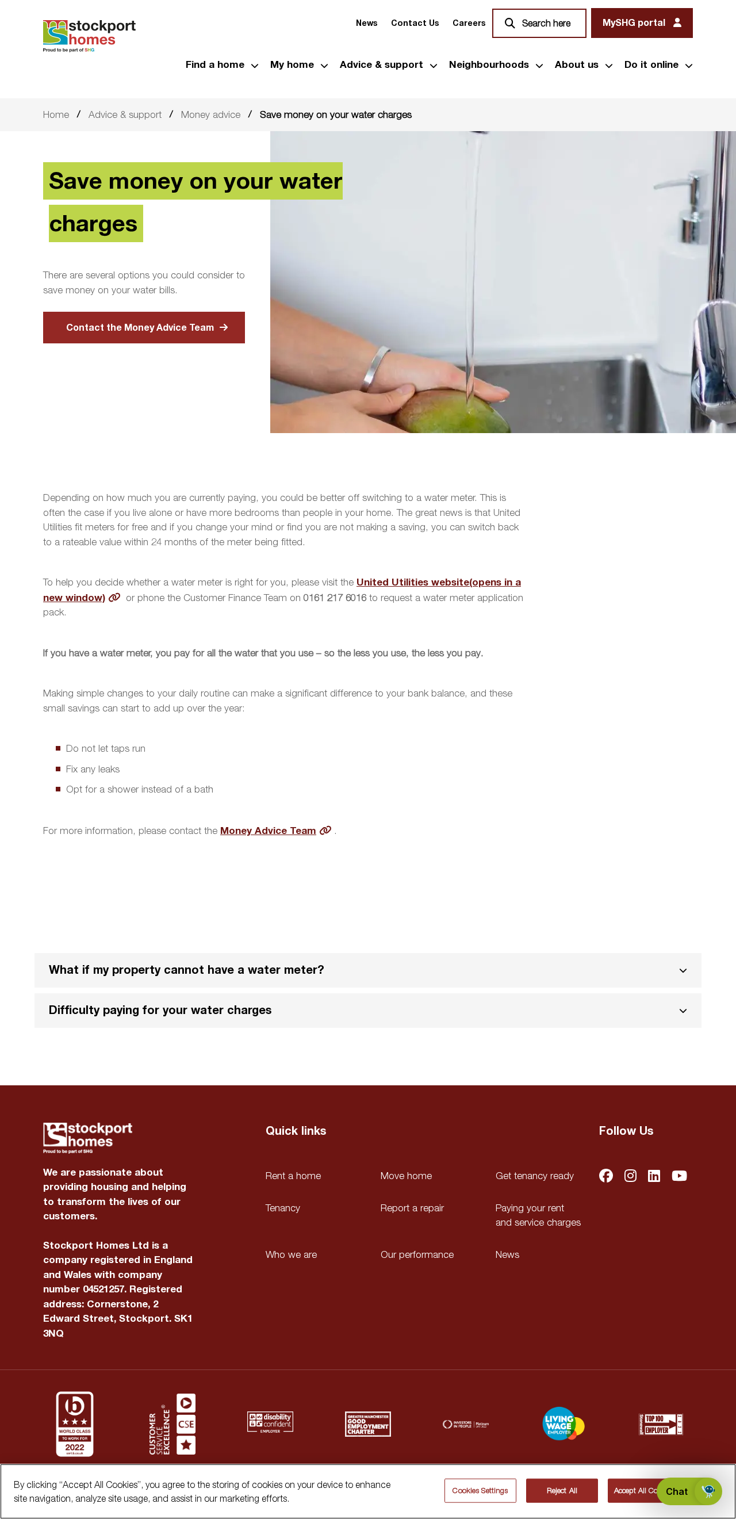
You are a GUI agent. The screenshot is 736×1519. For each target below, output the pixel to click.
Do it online (651, 65)
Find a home (215, 65)
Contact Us (415, 23)
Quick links (296, 1131)
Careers (469, 23)
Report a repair (412, 1208)
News (366, 23)
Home (56, 114)
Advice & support (381, 65)
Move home (406, 1175)
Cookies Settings (480, 1490)
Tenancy (283, 1208)
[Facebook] (606, 1177)
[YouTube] (679, 1177)
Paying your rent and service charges (538, 1215)
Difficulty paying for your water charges (160, 1010)
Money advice (210, 114)
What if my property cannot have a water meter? (186, 970)
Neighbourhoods (489, 65)
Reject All (562, 1490)
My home (292, 65)
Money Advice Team (268, 831)
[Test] (172, 1424)
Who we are (291, 1254)
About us (577, 65)
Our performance (417, 1254)
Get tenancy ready (535, 1175)
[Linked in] (654, 1177)
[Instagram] (630, 1177)
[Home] (89, 36)
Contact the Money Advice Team (140, 327)
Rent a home (293, 1175)
